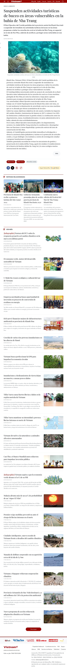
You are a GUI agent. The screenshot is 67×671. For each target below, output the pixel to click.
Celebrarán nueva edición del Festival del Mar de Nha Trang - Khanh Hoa (52, 198)
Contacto (63, 649)
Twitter (12, 168)
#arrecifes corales (31, 161)
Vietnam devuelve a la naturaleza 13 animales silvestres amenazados (21, 436)
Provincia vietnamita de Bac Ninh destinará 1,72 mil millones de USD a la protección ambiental (23, 593)
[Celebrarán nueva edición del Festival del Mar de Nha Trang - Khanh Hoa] (53, 186)
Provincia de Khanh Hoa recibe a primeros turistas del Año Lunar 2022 (13, 198)
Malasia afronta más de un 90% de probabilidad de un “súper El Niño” (23, 497)
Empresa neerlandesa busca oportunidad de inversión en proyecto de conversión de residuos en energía (21, 299)
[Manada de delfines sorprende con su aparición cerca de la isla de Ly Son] (53, 559)
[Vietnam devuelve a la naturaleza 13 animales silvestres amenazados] (53, 440)
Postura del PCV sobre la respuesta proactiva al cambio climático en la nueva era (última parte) (22, 236)
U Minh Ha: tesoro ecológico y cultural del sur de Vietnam (22, 279)
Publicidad (56, 649)
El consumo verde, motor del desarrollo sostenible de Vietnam (20, 260)
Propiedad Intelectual (38, 646)
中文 (53, 1)
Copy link (21, 168)
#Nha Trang (20, 161)
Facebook (8, 168)
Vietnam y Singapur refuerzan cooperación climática (21, 574)
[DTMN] (33, 640)
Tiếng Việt (33, 1)
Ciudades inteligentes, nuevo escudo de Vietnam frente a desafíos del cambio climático (22, 536)
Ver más (9, 229)
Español (49, 1)
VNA (38, 649)
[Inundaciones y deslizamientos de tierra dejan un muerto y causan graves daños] (53, 380)
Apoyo (63, 646)
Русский (58, 1)
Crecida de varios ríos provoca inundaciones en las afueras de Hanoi (23, 338)
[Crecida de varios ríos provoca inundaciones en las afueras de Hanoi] (53, 342)
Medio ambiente (9, 6)
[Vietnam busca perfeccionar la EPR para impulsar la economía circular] (53, 361)
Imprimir (16, 168)
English (39, 1)
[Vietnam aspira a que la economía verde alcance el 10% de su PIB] (53, 479)
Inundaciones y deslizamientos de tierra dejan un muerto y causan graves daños (22, 376)
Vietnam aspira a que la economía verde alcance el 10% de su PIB (23, 476)
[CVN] (22, 640)
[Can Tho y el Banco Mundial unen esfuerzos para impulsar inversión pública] (53, 461)
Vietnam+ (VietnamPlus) (17, 1)
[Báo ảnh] (45, 640)
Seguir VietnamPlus (45, 168)
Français (44, 1)
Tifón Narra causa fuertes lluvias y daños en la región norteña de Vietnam (22, 395)
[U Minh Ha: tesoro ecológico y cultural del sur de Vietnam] (53, 283)
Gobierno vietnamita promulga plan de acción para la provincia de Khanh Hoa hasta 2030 (33, 198)
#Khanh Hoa (11, 161)
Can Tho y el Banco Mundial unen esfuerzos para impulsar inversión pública (21, 457)
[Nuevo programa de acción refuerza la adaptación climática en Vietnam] (53, 616)
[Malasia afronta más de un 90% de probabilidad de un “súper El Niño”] (53, 500)
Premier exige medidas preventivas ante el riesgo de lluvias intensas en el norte (21, 516)
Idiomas (34, 649)
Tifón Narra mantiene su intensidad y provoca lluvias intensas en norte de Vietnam (22, 418)
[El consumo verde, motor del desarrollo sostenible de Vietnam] (53, 264)
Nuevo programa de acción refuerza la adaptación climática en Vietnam (19, 612)
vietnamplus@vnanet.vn (42, 659)
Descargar (33, 629)
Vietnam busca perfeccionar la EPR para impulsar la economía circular (20, 357)
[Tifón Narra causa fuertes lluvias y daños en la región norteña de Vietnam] (53, 399)
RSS (59, 646)
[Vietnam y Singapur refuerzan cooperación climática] (53, 578)
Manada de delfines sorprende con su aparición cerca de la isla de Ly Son (23, 555)
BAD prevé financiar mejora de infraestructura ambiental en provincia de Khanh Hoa (22, 319)
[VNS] (10, 640)
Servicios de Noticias (47, 649)
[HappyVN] (56, 640)
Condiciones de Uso (50, 646)
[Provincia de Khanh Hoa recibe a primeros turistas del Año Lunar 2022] (13, 186)
